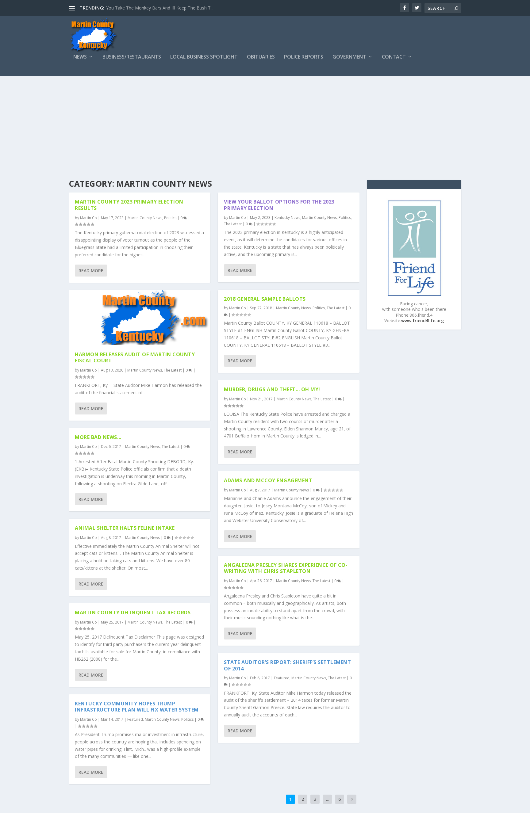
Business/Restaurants (131, 57)
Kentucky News (287, 217)
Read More (91, 270)
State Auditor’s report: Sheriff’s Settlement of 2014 (287, 665)
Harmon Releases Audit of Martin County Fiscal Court (135, 357)
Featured (135, 719)
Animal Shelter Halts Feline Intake (125, 528)
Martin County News (145, 217)
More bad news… (98, 437)
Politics (170, 217)
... (327, 799)
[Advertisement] (265, 122)
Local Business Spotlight (204, 57)
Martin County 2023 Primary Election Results (129, 205)
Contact (394, 57)
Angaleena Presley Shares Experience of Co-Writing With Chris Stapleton (286, 568)
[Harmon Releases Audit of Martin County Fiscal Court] (139, 317)
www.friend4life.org (422, 320)
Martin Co (88, 217)
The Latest (173, 370)
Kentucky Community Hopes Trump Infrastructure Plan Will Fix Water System (137, 706)
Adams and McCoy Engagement (268, 480)
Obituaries (261, 57)
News (80, 57)
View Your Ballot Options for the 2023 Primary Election (279, 205)
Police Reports (303, 57)
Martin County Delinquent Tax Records (132, 612)
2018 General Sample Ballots (265, 299)
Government (349, 57)
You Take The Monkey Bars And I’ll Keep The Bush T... (159, 8)
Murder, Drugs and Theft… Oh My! (272, 389)
